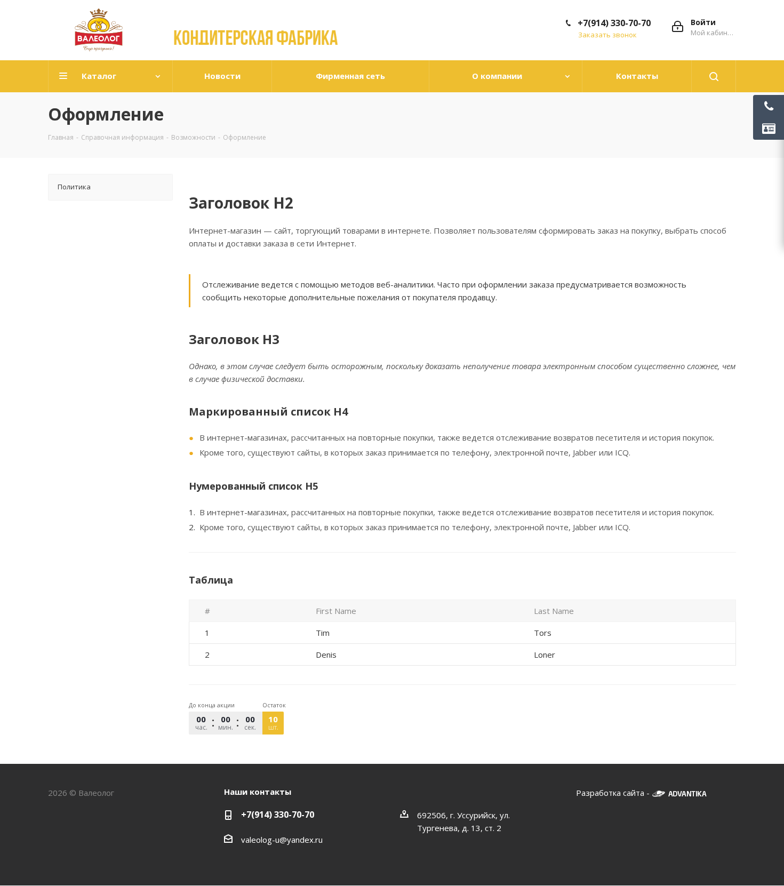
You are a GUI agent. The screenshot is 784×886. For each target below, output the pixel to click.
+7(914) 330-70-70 (614, 23)
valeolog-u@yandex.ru (282, 839)
